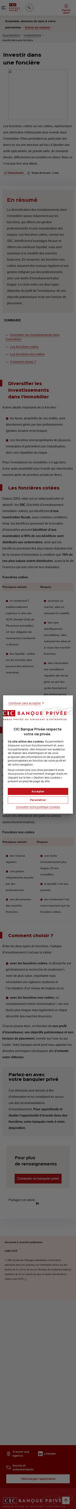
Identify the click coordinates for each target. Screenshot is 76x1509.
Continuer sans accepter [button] (25, 703)
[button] (38, 791)
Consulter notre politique (38, 807)
